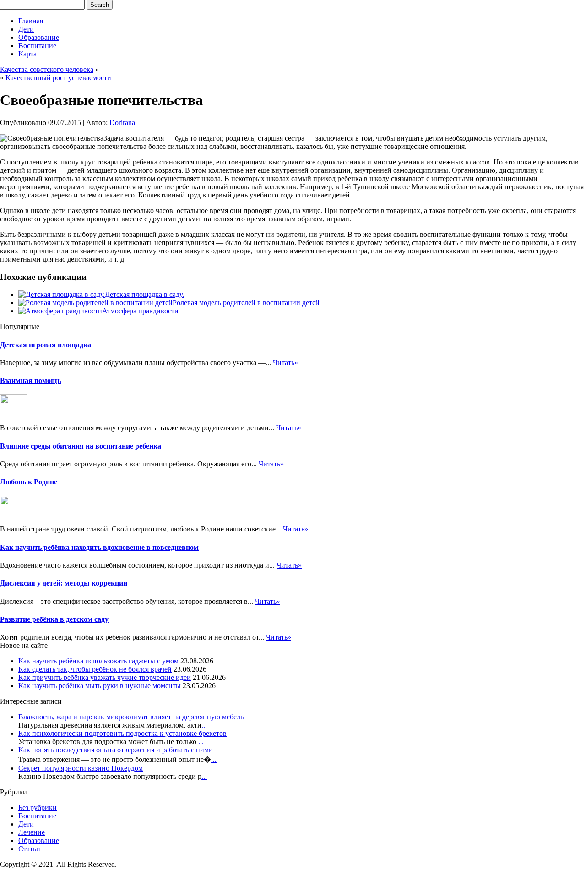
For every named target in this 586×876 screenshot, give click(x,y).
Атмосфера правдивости (140, 311)
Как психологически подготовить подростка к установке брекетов (122, 733)
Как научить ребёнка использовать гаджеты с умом (98, 661)
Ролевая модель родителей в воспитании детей (246, 303)
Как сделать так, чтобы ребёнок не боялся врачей (95, 669)
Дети (26, 29)
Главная (30, 21)
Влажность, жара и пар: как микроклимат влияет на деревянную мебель (131, 717)
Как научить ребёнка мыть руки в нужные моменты (99, 686)
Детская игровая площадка (45, 345)
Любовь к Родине (28, 482)
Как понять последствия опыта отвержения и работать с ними (115, 750)
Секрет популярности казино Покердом (80, 768)
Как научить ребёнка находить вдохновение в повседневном (99, 547)
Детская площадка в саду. (144, 294)
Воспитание (37, 45)
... (204, 725)
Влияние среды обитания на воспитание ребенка (80, 446)
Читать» (285, 363)
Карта (27, 54)
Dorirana (122, 122)
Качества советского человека (46, 69)
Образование (38, 37)
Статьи (29, 849)
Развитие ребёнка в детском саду (54, 619)
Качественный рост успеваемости (58, 78)
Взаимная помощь (30, 380)
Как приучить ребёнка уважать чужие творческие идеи (104, 677)
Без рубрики (37, 807)
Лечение (31, 832)
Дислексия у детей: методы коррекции (63, 583)
